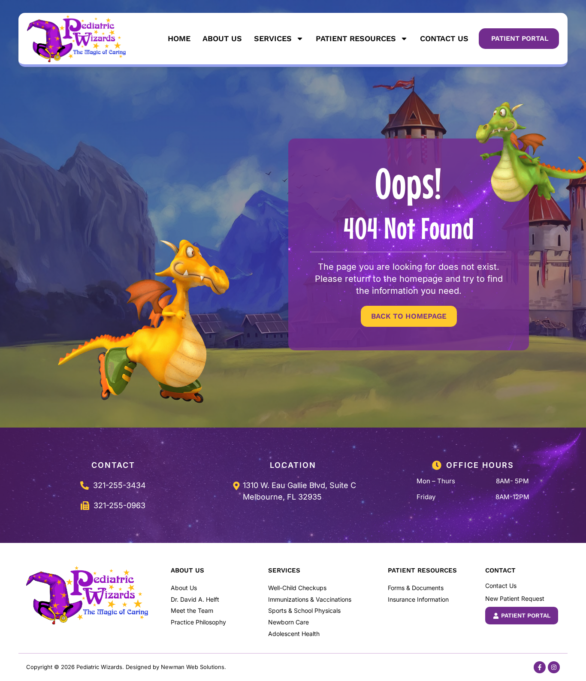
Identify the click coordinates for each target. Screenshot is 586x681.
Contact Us (444, 38)
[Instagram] (554, 667)
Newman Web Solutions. (193, 666)
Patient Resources (356, 38)
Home (179, 38)
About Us (222, 38)
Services (273, 38)
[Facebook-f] (540, 667)
